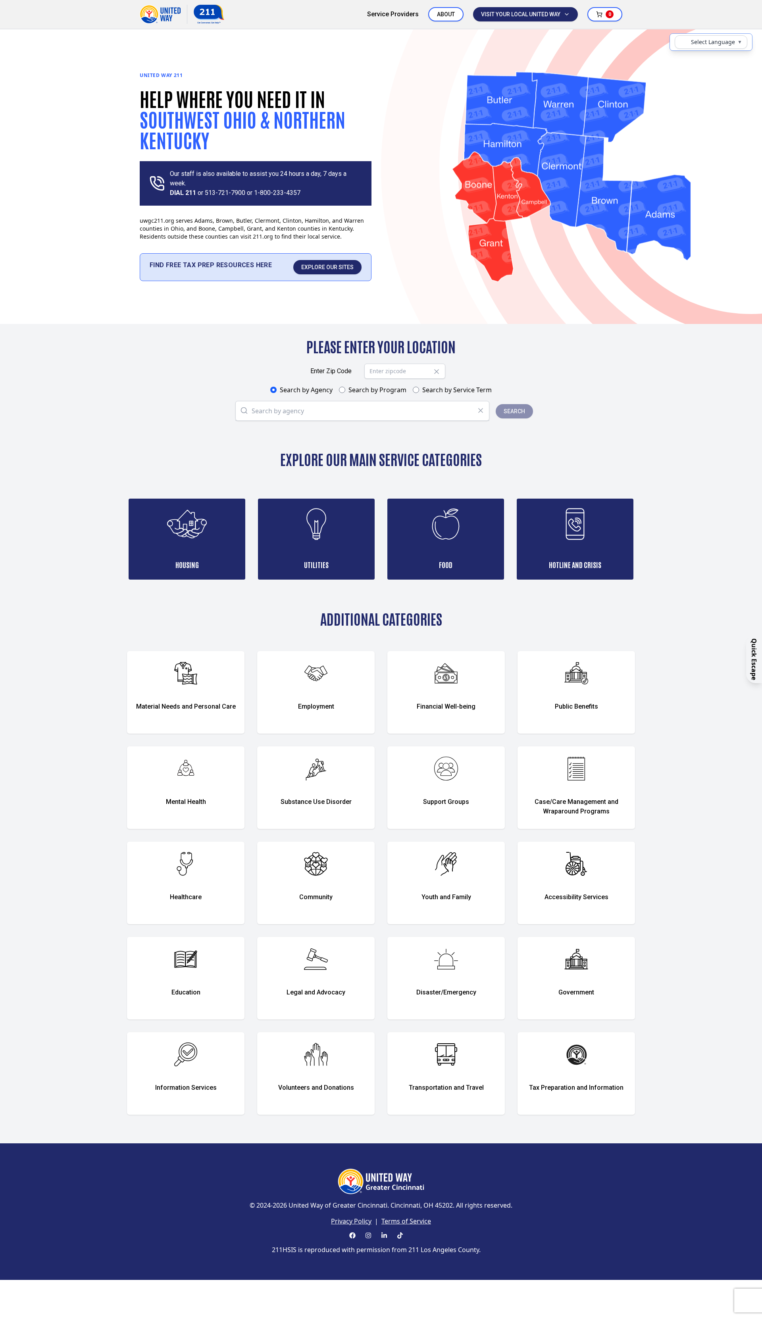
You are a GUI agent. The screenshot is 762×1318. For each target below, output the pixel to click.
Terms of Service (406, 1221)
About (446, 14)
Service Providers (393, 14)
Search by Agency (306, 389)
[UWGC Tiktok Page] (400, 1235)
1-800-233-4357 (277, 193)
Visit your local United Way (520, 14)
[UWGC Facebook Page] (352, 1235)
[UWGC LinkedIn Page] (384, 1235)
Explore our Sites (327, 267)
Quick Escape (754, 659)
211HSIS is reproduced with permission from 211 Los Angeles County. (376, 1249)
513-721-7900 (225, 193)
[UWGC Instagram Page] (368, 1235)
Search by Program (377, 389)
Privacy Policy (351, 1221)
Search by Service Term (457, 389)
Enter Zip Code (331, 371)
